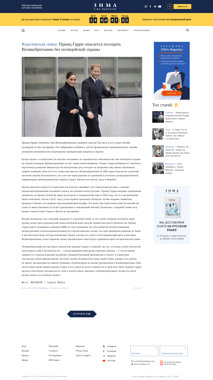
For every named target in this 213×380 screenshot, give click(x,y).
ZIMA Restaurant (142, 30)
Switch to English (83, 355)
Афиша (86, 30)
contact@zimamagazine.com (144, 361)
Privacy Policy (82, 351)
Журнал (74, 30)
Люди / (168, 130)
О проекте (53, 351)
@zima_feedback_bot (142, 364)
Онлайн (62, 30)
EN (170, 6)
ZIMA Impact (123, 30)
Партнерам (53, 346)
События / (170, 113)
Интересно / (170, 147)
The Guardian (40, 288)
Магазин (108, 30)
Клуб (96, 30)
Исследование (55, 355)
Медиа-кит (80, 346)
